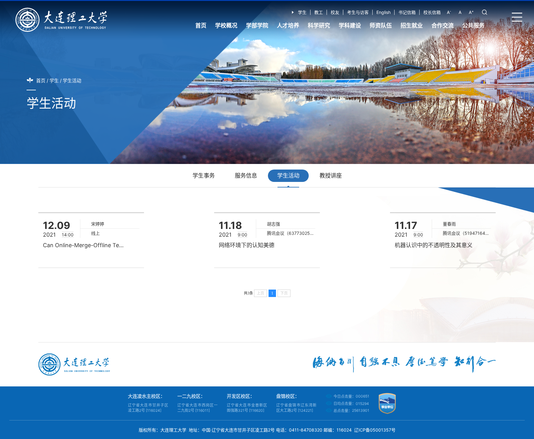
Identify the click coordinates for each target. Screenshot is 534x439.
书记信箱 (407, 12)
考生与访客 (358, 12)
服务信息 (246, 175)
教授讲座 (331, 175)
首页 (200, 25)
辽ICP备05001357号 (375, 430)
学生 (302, 12)
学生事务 (204, 175)
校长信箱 (432, 12)
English (383, 12)
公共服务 (473, 25)
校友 (335, 12)
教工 (318, 12)
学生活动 (72, 81)
